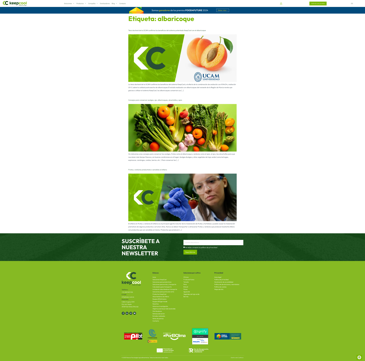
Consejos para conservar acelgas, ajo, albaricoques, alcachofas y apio (155, 100)
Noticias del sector (159, 314)
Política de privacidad (221, 279)
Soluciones (68, 3)
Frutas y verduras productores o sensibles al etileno (147, 170)
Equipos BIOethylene (159, 299)
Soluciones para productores (162, 282)
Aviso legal (217, 277)
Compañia (91, 3)
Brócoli (185, 287)
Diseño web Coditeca (237, 357)
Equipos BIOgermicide (160, 301)
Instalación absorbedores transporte (165, 289)
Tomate (186, 282)
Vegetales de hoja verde (191, 294)
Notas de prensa (158, 318)
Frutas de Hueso (188, 279)
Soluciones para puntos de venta (163, 292)
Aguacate (186, 292)
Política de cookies (220, 287)
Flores (185, 289)
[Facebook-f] (123, 313)
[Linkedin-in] (127, 313)
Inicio (154, 277)
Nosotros (156, 304)
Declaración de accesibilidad (223, 282)
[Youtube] (134, 313)
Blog (113, 3)
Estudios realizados (159, 316)
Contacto (122, 3)
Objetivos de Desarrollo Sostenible (164, 309)
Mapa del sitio (218, 289)
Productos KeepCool (159, 294)
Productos (80, 3)
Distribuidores (105, 3)
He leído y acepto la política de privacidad (201, 247)
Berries (185, 296)
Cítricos (186, 277)
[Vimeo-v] (130, 313)
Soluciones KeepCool (159, 279)
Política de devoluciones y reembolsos (226, 284)
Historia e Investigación (160, 306)
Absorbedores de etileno (161, 296)
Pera (185, 284)
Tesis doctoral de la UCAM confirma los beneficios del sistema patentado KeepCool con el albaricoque (167, 30)
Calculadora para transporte (162, 287)
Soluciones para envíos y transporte (164, 284)
